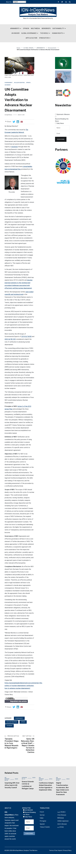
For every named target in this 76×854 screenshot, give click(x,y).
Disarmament (9, 82)
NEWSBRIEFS (46, 28)
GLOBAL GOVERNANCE (28, 33)
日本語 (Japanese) (62, 821)
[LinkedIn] (66, 2)
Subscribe (61, 139)
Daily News (60, 123)
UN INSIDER (15, 33)
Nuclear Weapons (19, 82)
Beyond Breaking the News (61, 120)
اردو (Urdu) (60, 827)
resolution (14, 147)
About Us (8, 2)
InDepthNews (8, 114)
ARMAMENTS (14, 28)
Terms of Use (53, 850)
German (42, 815)
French (42, 812)
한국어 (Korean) (62, 824)
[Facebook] (58, 2)
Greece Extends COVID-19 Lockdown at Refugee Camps (28, 785)
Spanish (42, 824)
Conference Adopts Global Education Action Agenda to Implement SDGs (46, 786)
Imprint (60, 850)
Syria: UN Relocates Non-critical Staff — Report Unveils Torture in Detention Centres (27, 744)
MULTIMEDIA (35, 28)
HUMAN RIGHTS (57, 33)
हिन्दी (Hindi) (60, 818)
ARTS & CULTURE (31, 38)
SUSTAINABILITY (58, 28)
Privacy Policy (67, 850)
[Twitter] (62, 2)
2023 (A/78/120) (10, 339)
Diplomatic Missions (63, 114)
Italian (41, 818)
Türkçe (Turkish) (45, 827)
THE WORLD (44, 33)
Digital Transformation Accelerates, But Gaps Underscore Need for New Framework (62, 789)
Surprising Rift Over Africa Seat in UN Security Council (12, 785)
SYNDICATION (44, 38)
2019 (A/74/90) (26, 336)
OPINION (26, 28)
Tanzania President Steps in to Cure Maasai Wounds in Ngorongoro (12, 742)
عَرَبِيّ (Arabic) (61, 812)
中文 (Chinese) (61, 815)
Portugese (43, 821)
